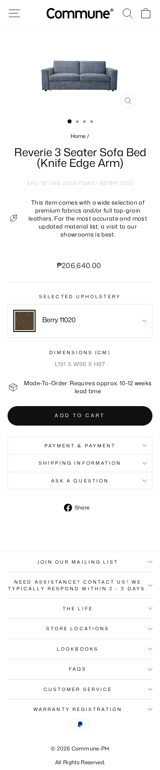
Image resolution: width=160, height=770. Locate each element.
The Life (78, 608)
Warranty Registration (77, 709)
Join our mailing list (78, 562)
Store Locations (77, 628)
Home (78, 136)
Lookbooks (78, 649)
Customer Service (78, 689)
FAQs (78, 669)
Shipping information (80, 463)
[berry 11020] (24, 321)
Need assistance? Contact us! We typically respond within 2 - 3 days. (78, 585)
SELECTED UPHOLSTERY (80, 296)
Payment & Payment (80, 445)
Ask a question (80, 481)
